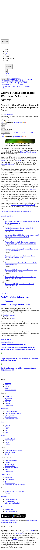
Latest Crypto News (7, 216)
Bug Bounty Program (10, 522)
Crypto (3, 79)
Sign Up (7, 75)
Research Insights (10, 483)
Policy (7, 430)
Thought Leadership (11, 499)
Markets (3, 88)
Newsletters (4, 408)
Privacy (7, 520)
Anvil (13, 318)
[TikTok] (14, 525)
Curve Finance (5, 211)
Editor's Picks (9, 440)
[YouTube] (12, 525)
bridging (3, 160)
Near (24, 211)
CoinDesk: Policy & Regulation (14, 491)
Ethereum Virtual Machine (28, 152)
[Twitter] (1, 525)
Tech (6, 429)
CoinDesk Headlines (11, 411)
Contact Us (8, 396)
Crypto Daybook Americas (13, 413)
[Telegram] (19, 525)
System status (9, 405)
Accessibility (9, 398)
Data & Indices (5, 474)
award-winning (29, 530)
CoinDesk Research (9, 315)
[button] (22, 60)
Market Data (8, 477)
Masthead (8, 384)
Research (3, 506)
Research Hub (9, 509)
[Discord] (17, 525)
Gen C (7, 454)
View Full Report (6, 339)
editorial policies (19, 533)
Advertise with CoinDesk (12, 503)
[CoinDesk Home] (8, 46)
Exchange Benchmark (11, 511)
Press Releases (9, 501)
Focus (6, 432)
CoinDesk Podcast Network (13, 450)
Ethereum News (15, 211)
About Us (8, 383)
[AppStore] (6, 517)
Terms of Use (13, 520)
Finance (7, 427)
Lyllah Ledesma (8, 114)
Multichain (33, 189)
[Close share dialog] (3, 127)
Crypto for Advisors (11, 417)
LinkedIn (23, 132)
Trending (7, 462)
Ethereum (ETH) (10, 466)
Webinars (7, 493)
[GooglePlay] (19, 517)
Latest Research (6, 293)
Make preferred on (11, 122)
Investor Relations (10, 390)
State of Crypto (9, 415)
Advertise (8, 400)
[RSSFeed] (8, 525)
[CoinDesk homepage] (8, 376)
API (6, 481)
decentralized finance (7, 164)
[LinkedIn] (6, 525)
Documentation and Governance (15, 484)
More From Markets (7, 342)
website (18, 160)
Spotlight (7, 444)
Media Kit (8, 401)
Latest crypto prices (11, 460)
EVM (21, 211)
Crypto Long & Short (11, 418)
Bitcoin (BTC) (9, 464)
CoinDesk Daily (10, 439)
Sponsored (4, 496)
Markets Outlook (10, 452)
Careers (7, 386)
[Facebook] (3, 525)
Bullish (15, 539)
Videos (3, 435)
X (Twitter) (14, 132)
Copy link (6, 132)
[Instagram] (10, 525)
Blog (6, 388)
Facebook (32, 132)
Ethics (3, 520)
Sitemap (7, 403)
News (2, 422)
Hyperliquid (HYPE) (11, 467)
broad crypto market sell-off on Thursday (23, 205)
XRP (6, 469)
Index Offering (9, 479)
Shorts (7, 442)
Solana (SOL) (9, 471)
